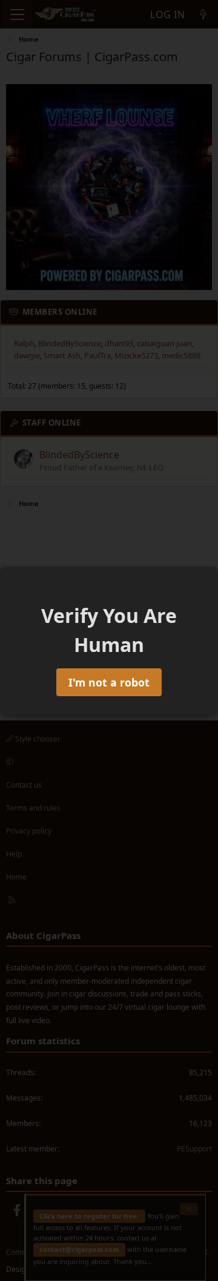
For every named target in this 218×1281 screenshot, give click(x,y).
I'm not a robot (109, 682)
